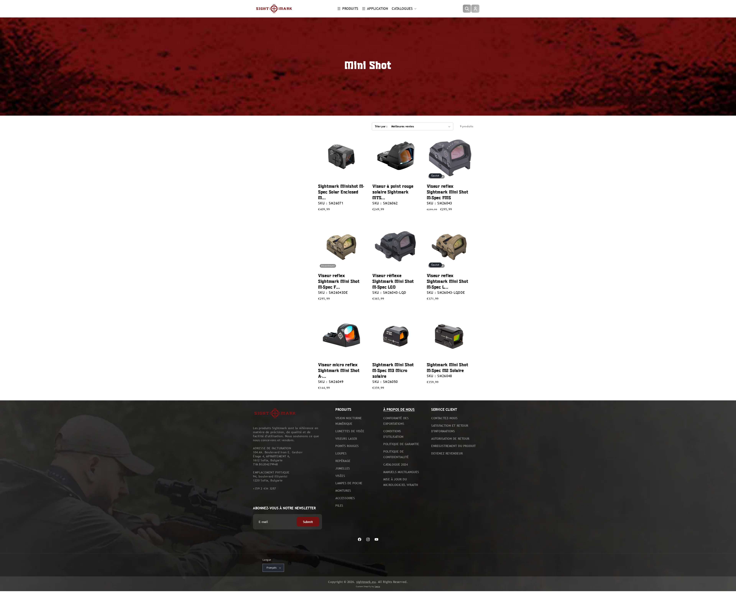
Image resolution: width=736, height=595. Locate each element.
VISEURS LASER (346, 438)
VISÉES (340, 476)
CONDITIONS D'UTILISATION (393, 434)
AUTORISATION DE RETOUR (450, 438)
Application (377, 9)
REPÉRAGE (343, 461)
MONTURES (343, 490)
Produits (350, 9)
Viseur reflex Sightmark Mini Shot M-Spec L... (447, 281)
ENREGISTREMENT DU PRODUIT (453, 446)
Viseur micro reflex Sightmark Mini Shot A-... (339, 370)
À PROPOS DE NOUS (399, 409)
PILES (339, 505)
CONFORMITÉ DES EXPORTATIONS (396, 420)
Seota (377, 586)
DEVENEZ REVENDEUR (447, 453)
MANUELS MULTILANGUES (401, 472)
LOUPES (341, 453)
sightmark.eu (366, 582)
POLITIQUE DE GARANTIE (401, 444)
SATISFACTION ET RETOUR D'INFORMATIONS (449, 428)
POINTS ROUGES (347, 446)
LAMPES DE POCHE (348, 483)
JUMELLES (342, 468)
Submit (308, 522)
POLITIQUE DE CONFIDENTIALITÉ (396, 454)
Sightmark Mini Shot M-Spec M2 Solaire (447, 367)
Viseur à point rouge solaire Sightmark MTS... (392, 192)
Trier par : (381, 126)
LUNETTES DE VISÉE (349, 431)
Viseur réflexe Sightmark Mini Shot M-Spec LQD (393, 281)
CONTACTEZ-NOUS (444, 418)
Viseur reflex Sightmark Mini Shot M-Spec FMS (447, 192)
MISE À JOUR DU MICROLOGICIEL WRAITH (400, 482)
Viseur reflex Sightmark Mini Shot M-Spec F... (339, 281)
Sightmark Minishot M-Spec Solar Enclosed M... (341, 192)
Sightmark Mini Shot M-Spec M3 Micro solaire (393, 370)
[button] (348, 8)
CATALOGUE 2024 (395, 464)
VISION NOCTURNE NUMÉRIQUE (348, 420)
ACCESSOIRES (345, 498)
